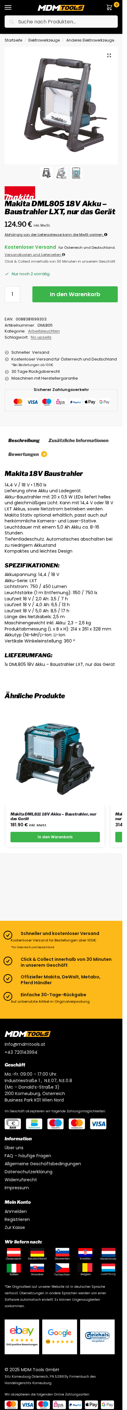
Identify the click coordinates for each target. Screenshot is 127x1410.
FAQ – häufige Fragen (28, 1156)
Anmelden (16, 1211)
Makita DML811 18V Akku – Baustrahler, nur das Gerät (53, 816)
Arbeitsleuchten (44, 331)
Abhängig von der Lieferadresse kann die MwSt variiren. (54, 234)
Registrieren (17, 1219)
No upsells (41, 337)
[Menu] (14, 7)
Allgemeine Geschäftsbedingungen (43, 1164)
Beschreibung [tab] (24, 440)
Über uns (14, 1148)
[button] (111, 7)
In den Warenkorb (75, 294)
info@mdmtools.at (25, 1044)
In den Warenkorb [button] (55, 837)
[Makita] (20, 193)
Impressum (17, 1188)
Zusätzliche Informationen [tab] (78, 440)
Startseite (13, 40)
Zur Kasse (15, 1227)
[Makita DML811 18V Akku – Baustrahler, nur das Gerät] (55, 756)
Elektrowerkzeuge (44, 40)
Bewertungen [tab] (26, 454)
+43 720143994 (21, 1052)
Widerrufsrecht (21, 1180)
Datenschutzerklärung (28, 1172)
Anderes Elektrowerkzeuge (90, 40)
